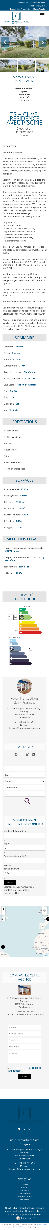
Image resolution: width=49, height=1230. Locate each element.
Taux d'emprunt (11, 868)
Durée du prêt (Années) (15, 856)
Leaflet (46, 955)
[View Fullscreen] (3, 919)
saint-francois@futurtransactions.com (26, 1014)
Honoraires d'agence (35, 1211)
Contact (24, 135)
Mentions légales (15, 1211)
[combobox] (24, 768)
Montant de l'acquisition (15, 831)
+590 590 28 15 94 (26, 722)
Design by (28, 1218)
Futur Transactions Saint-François (24, 700)
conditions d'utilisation (17, 1227)
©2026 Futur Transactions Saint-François (24, 1208)
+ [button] (3, 909)
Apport (7, 843)
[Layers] (44, 910)
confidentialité (41, 1224)
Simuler (9, 882)
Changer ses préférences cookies (25, 1214)
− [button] (3, 913)
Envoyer (24, 1076)
